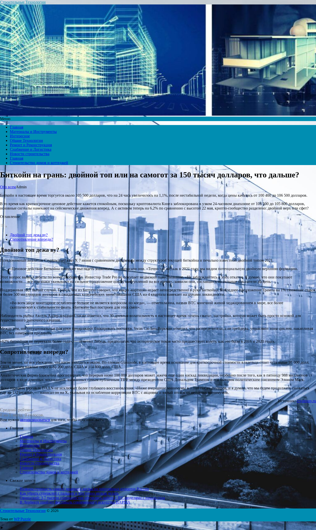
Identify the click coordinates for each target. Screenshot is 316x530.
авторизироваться (35, 420)
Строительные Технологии (23, 2)
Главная (16, 127)
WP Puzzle (22, 519)
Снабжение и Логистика (30, 149)
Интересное (20, 136)
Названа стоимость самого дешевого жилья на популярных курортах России (84, 489)
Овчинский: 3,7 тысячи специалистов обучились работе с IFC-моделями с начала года (92, 498)
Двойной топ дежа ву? (29, 235)
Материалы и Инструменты (33, 131)
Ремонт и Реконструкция (31, 145)
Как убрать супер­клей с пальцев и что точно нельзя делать (69, 493)
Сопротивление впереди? (31, 239)
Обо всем (8, 187)
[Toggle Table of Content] (3, 226)
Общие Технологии (26, 140)
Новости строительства (29, 154)
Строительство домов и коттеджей (39, 163)
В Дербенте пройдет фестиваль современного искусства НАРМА (75, 502)
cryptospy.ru (306, 401)
